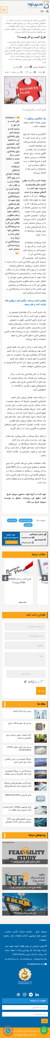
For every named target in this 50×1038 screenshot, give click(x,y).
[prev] (5, 578)
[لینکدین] (37, 995)
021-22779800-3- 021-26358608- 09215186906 (25, 959)
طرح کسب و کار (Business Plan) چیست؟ (18, 580)
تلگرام (26, 67)
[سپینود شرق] (38, 4)
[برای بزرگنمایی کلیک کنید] (25, 90)
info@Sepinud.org (35, 964)
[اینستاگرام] (24, 995)
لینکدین (16, 67)
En (42, 11)
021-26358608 (11, 542)
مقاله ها (41, 704)
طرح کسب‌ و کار (25, 520)
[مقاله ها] (4, 704)
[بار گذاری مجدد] (25, 682)
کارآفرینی (28, 525)
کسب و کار (12, 520)
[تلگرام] (31, 995)
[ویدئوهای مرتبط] (4, 835)
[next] (45, 578)
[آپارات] (18, 995)
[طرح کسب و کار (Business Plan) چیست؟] (18, 568)
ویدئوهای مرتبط (37, 835)
